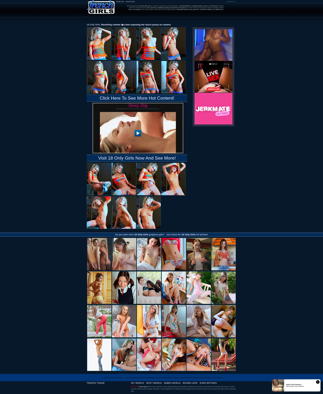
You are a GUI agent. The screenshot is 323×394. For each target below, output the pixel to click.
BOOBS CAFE (120, 1)
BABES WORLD (172, 383)
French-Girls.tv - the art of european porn (101, 5)
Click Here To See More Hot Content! (137, 98)
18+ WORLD (137, 383)
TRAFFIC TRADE (96, 383)
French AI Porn (185, 6)
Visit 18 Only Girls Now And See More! (137, 158)
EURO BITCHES (130, 1)
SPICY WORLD (154, 383)
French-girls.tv (144, 387)
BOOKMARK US (231, 1)
